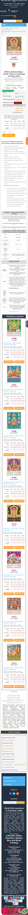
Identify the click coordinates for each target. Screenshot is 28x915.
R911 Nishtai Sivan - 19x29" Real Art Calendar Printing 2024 (13, 575)
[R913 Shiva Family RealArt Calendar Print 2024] (14, 655)
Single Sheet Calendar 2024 (13, 702)
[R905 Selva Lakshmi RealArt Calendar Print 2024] (14, 469)
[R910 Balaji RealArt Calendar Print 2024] (14, 516)
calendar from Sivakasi (12, 699)
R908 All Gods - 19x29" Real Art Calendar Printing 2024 (12, 343)
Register (16, 5)
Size (4, 92)
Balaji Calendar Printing (7, 751)
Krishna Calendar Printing (8, 745)
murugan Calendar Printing (8, 756)
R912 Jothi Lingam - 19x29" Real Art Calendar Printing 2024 (13, 622)
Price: (17, 110)
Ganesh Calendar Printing (8, 748)
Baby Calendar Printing (19, 764)
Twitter (14, 793)
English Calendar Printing (20, 735)
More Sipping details (14, 311)
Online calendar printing (12, 697)
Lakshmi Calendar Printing (8, 753)
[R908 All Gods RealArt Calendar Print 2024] (14, 330)
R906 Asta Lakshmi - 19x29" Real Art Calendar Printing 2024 (13, 436)
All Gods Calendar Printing (8, 740)
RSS (17, 793)
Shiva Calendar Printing (7, 743)
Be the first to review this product (14, 85)
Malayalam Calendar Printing (8, 737)
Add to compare (15, 87)
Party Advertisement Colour (10, 99)
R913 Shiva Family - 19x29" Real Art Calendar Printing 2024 (13, 668)
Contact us (27, 141)
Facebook (10, 793)
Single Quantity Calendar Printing (9, 770)
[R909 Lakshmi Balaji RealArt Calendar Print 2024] (13, 65)
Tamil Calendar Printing (7, 735)
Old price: (18, 108)
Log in (21, 5)
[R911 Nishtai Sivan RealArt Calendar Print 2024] (14, 562)
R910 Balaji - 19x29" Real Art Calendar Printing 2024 (14, 529)
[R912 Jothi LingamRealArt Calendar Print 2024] (14, 608)
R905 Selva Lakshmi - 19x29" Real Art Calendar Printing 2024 (14, 483)
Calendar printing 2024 (7, 700)
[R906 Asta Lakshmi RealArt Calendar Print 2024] (14, 423)
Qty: (4, 132)
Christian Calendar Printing (8, 761)
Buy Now (14, 228)
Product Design (7, 96)
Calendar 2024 (19, 700)
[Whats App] (25, 911)
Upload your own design (9, 102)
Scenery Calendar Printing (8, 767)
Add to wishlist (8, 88)
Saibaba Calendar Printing (8, 759)
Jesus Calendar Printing (7, 764)
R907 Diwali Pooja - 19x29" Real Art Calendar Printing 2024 (13, 390)
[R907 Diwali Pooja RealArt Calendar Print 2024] (14, 376)
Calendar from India (12, 695)
